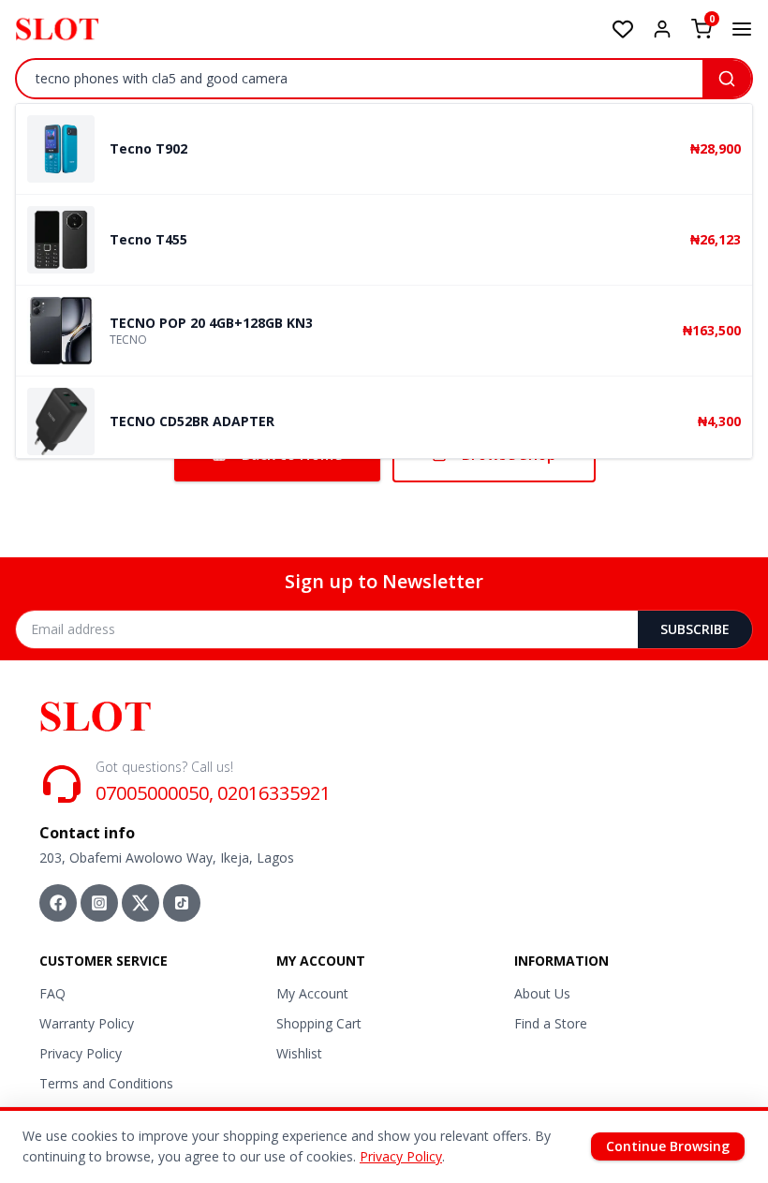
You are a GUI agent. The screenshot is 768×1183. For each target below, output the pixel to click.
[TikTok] (181, 903)
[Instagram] (99, 903)
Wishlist (299, 1053)
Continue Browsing (668, 1146)
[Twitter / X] (140, 903)
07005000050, (155, 793)
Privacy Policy (80, 1053)
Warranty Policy (86, 1023)
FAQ (52, 993)
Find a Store (550, 1023)
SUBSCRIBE (695, 629)
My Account (312, 993)
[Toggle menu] (742, 29)
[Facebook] (58, 903)
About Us (542, 993)
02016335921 (274, 793)
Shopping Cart (319, 1023)
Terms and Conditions (106, 1083)
